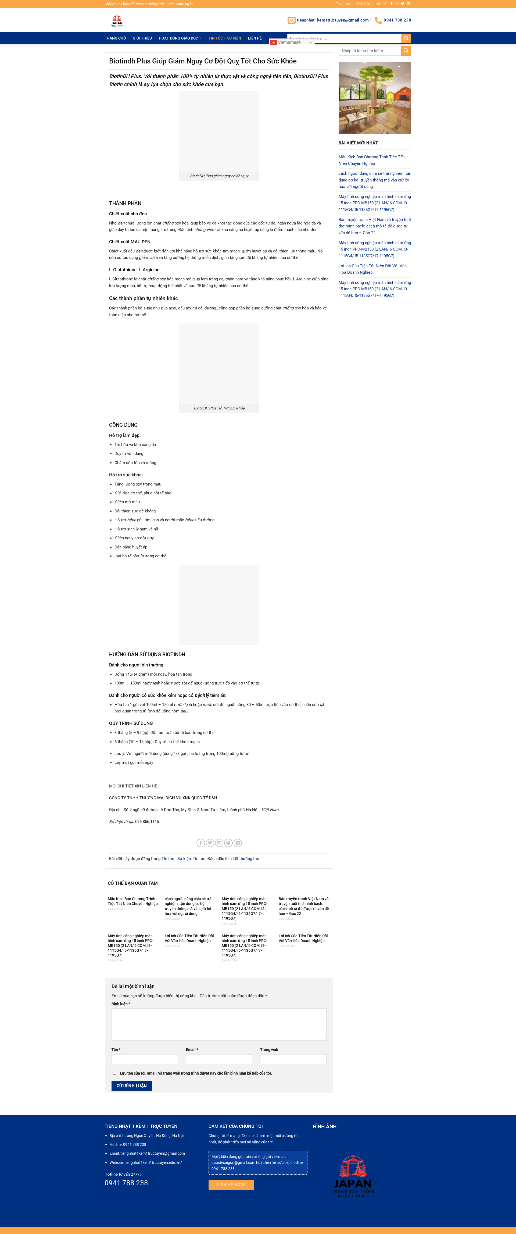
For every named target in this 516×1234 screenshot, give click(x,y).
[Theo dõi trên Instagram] (397, 4)
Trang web (269, 1049)
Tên (116, 1049)
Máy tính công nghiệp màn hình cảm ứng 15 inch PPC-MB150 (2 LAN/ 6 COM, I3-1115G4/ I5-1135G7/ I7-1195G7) (244, 909)
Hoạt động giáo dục (178, 38)
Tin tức (199, 858)
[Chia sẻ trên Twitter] (210, 843)
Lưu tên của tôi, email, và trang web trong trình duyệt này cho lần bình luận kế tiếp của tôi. (196, 1073)
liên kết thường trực (242, 858)
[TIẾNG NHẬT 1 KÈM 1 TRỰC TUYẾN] (133, 20)
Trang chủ (343, 4)
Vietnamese (289, 42)
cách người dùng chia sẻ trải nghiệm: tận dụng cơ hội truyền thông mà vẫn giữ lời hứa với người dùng (189, 906)
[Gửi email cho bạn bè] (219, 843)
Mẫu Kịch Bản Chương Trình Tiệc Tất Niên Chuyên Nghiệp (133, 901)
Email (192, 1049)
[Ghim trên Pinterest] (228, 843)
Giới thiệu (363, 4)
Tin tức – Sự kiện (225, 38)
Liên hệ (381, 4)
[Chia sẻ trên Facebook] (200, 843)
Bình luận (121, 1004)
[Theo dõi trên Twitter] (402, 4)
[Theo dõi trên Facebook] (391, 4)
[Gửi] (406, 38)
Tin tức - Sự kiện (176, 858)
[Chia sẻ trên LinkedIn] (238, 843)
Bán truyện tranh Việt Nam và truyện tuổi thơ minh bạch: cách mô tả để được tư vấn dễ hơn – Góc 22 (304, 906)
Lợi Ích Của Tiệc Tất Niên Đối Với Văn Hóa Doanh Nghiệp (189, 938)
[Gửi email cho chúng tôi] (408, 4)
